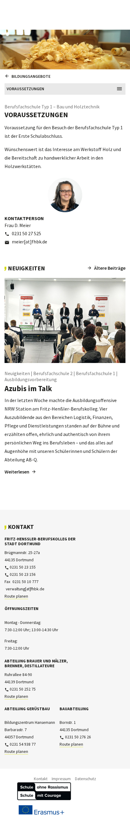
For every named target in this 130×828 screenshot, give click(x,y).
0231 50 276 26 (78, 737)
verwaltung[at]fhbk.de (25, 589)
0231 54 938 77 (23, 744)
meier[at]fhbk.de (29, 242)
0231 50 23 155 (23, 567)
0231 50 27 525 (26, 233)
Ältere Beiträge (109, 268)
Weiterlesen (17, 472)
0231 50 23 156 (23, 574)
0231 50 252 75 (23, 689)
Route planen (16, 596)
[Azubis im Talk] (65, 320)
